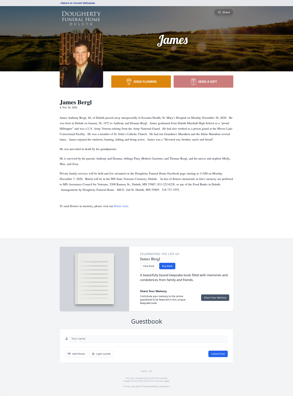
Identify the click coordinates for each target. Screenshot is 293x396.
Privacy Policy (137, 381)
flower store (121, 206)
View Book (148, 266)
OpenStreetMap (150, 386)
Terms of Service (156, 381)
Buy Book (167, 266)
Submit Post (218, 353)
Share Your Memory (215, 297)
